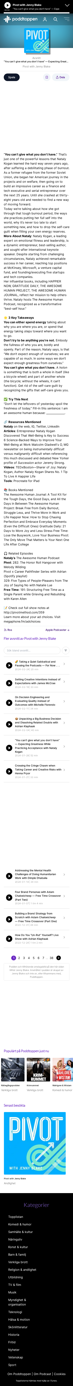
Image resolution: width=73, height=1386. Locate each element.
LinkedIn (53, 426)
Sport (12, 1365)
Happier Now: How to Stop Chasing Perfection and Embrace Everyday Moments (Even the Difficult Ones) (35, 521)
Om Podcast (42, 1374)
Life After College (16, 544)
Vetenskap (15, 1357)
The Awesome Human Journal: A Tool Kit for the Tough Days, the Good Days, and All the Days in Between (35, 499)
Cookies (60, 1374)
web (27, 426)
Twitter (41, 426)
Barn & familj (17, 1254)
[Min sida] (45, 19)
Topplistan (15, 1217)
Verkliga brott (18, 1262)
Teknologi (15, 1312)
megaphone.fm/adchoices (22, 621)
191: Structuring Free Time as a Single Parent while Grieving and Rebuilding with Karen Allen (34, 594)
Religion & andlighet (22, 1270)
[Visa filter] (65, 650)
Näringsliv (15, 1239)
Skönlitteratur (18, 1327)
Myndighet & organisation (17, 1302)
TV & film (14, 1285)
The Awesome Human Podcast (38, 558)
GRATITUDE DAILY (25, 286)
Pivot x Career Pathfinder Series (26, 571)
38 (51, 958)
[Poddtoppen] (20, 19)
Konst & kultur (18, 1247)
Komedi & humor (19, 1224)
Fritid (12, 1342)
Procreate (20, 481)
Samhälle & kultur (20, 1232)
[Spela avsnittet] (9, 665)
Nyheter (13, 1350)
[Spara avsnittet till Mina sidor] (47, 77)
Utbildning (15, 1277)
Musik (12, 1292)
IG (32, 426)
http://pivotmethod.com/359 (24, 612)
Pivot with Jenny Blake (36, 66)
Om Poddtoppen (19, 1374)
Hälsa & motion (19, 1319)
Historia (13, 1334)
